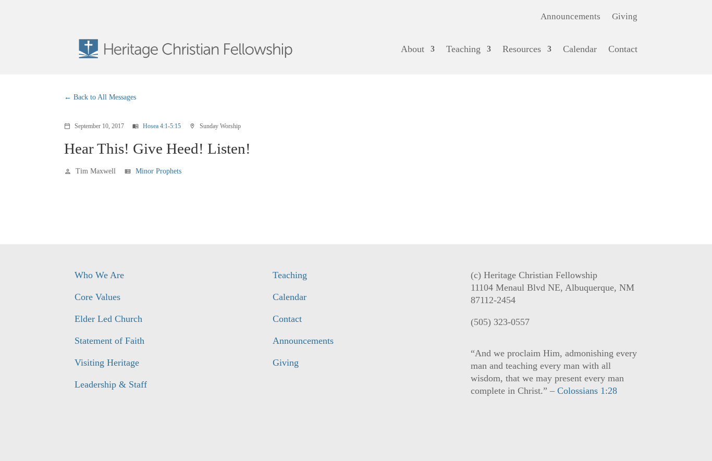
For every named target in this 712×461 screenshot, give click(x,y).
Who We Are (99, 275)
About (412, 49)
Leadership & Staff (111, 384)
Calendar (580, 49)
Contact (622, 49)
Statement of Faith (109, 340)
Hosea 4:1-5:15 (162, 126)
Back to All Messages (104, 97)
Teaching (463, 49)
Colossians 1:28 (587, 390)
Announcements (570, 17)
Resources (521, 49)
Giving (624, 17)
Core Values (97, 297)
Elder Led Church (108, 319)
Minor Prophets (158, 171)
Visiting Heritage (107, 362)
